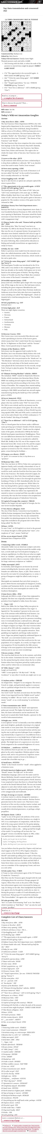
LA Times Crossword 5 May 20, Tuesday (21, 19)
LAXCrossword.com (11, 1)
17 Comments (33, 1131)
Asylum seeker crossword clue (22, 1125)
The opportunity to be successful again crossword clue (20, 1130)
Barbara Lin (7, 1125)
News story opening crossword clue (21, 1129)
